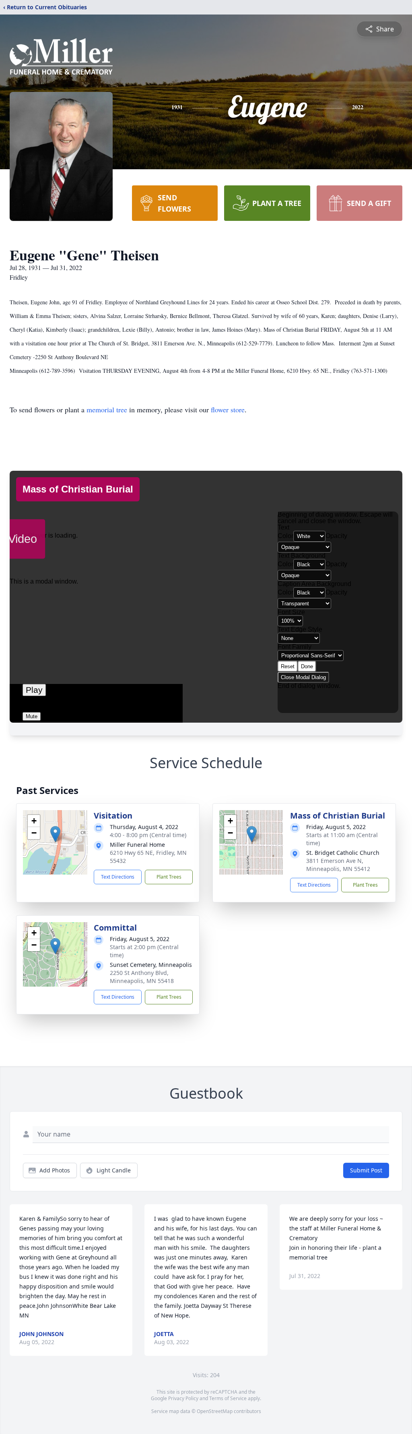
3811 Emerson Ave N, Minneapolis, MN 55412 (338, 865)
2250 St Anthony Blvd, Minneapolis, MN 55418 (142, 977)
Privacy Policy (183, 1398)
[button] (55, 834)
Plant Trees (169, 876)
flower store (228, 409)
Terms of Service (228, 1398)
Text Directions (117, 876)
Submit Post (366, 1170)
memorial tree (107, 409)
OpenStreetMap (215, 1411)
